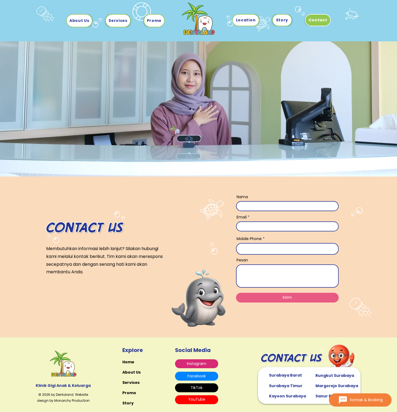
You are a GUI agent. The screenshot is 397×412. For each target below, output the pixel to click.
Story (128, 403)
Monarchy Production (72, 400)
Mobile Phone (249, 239)
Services (131, 382)
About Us (131, 372)
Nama (242, 197)
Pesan (242, 260)
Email (242, 217)
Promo (129, 393)
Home (128, 362)
